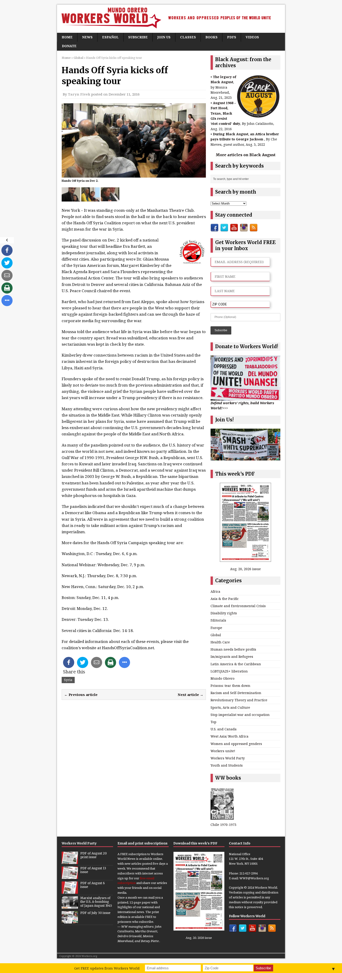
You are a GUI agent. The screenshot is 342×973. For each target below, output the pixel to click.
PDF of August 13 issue (93, 870)
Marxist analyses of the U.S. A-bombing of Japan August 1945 (96, 902)
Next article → (190, 694)
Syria (68, 680)
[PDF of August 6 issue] (70, 891)
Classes (188, 37)
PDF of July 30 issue (95, 913)
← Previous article (80, 694)
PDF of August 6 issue (92, 885)
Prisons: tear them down (230, 685)
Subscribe (138, 37)
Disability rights (224, 613)
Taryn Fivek (79, 94)
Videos (252, 37)
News (87, 37)
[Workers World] (171, 19)
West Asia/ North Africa (229, 736)
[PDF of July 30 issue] (70, 921)
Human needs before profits (233, 649)
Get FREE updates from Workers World (107, 968)
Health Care (220, 642)
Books (211, 37)
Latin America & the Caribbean (236, 664)
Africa (215, 591)
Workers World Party (228, 758)
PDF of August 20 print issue (93, 855)
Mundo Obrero (223, 678)
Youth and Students (227, 765)
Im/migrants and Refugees (232, 656)
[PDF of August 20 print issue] (70, 861)
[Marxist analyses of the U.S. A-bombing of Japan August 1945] (70, 906)
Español (110, 37)
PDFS (231, 37)
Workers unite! (223, 751)
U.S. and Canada (224, 729)
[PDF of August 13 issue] (70, 876)
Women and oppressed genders (236, 743)
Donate (69, 46)
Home (67, 37)
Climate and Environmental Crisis (238, 606)
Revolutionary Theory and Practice (239, 700)
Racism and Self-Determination (236, 693)
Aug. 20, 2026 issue (245, 569)
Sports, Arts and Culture (230, 707)
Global (216, 635)
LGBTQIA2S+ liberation (229, 671)
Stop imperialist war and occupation (240, 714)
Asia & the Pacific (225, 598)
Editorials (218, 620)
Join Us (164, 37)
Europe (216, 628)
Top (213, 722)
